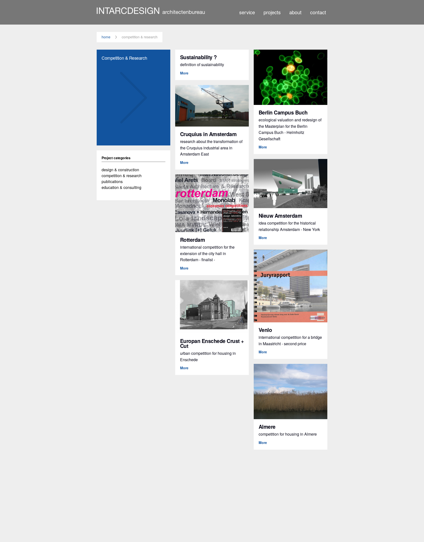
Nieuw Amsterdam (282, 215)
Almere (269, 426)
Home (106, 37)
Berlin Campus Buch (285, 112)
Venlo (267, 329)
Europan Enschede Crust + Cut (212, 343)
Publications (112, 181)
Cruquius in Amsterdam (210, 134)
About (295, 12)
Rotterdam (194, 239)
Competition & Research (122, 175)
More (186, 73)
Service (247, 12)
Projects (272, 12)
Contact (318, 12)
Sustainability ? (200, 57)
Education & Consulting (121, 187)
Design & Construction (120, 169)
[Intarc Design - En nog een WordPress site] (151, 11)
